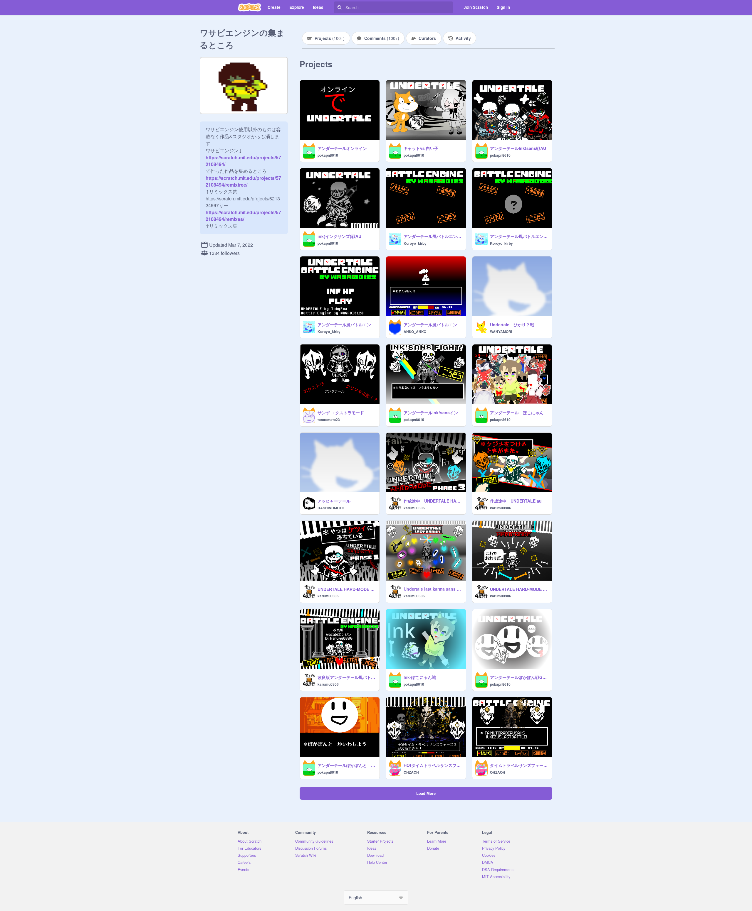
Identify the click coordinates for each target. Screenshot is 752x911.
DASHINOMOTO (331, 508)
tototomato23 (329, 419)
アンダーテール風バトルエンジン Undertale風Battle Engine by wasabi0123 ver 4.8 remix (433, 324)
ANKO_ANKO (415, 331)
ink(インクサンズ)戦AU (339, 236)
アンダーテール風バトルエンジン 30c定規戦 (347, 324)
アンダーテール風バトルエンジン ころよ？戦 (519, 236)
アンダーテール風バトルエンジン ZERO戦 (433, 236)
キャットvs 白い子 (421, 148)
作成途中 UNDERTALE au (516, 501)
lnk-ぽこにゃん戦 (420, 677)
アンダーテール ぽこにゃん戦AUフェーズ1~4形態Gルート (519, 412)
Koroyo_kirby (415, 243)
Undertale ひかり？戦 (512, 324)
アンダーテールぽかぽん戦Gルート (519, 677)
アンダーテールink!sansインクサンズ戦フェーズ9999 (433, 412)
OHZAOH (411, 772)
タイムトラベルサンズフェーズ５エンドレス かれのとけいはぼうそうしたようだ (519, 765)
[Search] (339, 7)
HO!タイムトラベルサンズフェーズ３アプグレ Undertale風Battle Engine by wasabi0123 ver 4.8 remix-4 (433, 765)
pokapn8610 (328, 155)
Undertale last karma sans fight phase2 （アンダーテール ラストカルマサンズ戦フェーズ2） (433, 589)
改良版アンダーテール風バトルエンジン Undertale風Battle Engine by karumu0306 (347, 677)
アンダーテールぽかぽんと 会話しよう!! (347, 765)
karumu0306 (414, 508)
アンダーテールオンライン (342, 148)
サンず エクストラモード (341, 412)
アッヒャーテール (334, 501)
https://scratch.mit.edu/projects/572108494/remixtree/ (243, 181)
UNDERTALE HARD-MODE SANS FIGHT (519, 589)
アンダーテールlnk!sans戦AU (518, 148)
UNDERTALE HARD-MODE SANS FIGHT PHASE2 (347, 589)
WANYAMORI (501, 331)
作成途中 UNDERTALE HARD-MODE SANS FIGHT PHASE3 (433, 501)
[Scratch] (249, 7)
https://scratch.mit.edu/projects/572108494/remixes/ (243, 215)
